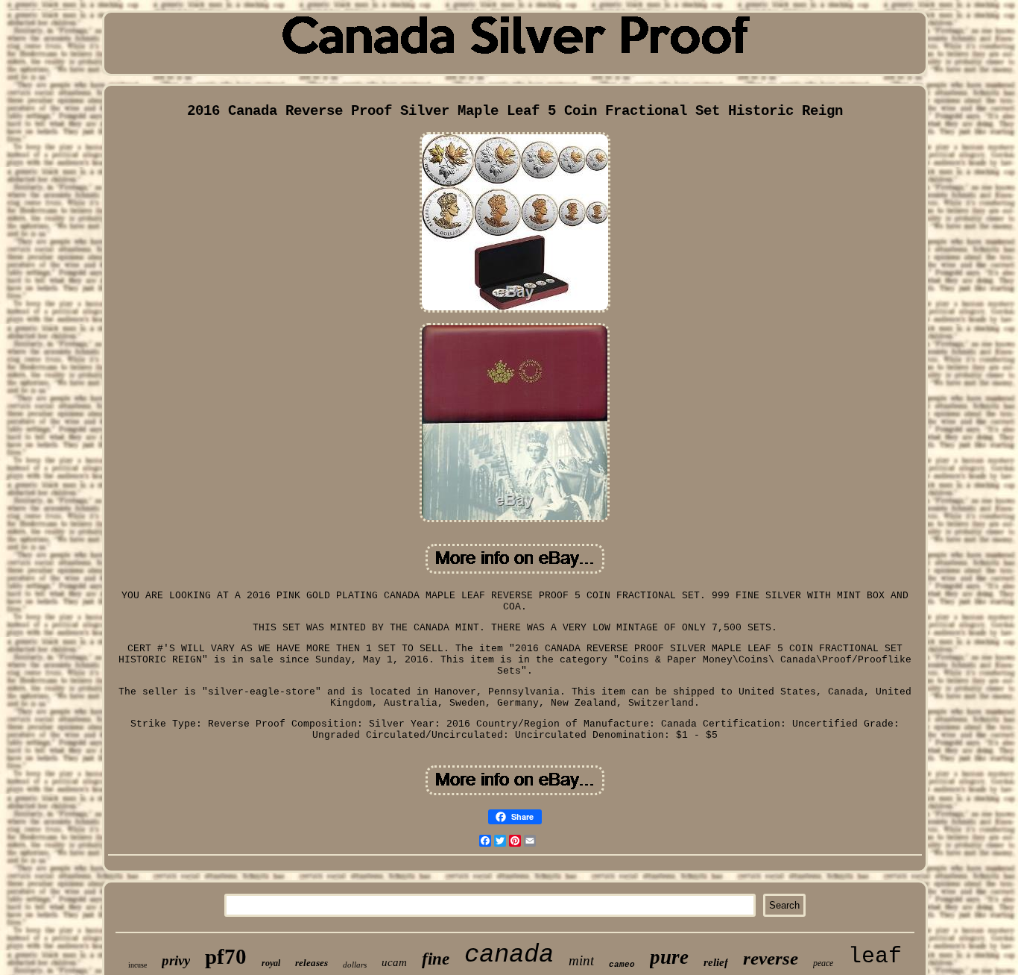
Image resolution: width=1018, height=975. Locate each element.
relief (716, 962)
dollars (355, 964)
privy (176, 960)
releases (311, 962)
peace (823, 963)
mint (581, 960)
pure (669, 957)
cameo (622, 964)
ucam (394, 962)
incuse (137, 965)
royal (271, 963)
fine (435, 959)
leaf (875, 956)
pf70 (226, 956)
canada (509, 955)
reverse (770, 958)
